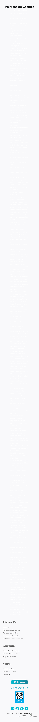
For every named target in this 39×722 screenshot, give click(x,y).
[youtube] (12, 708)
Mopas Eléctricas (9, 657)
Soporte (6, 627)
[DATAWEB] (19, 692)
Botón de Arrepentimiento (13, 639)
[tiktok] (26, 708)
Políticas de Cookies (10, 633)
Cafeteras (6, 675)
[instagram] (17, 708)
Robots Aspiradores (10, 654)
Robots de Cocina (9, 669)
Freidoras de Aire (9, 672)
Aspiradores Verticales (11, 651)
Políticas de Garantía (11, 636)
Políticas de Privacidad (11, 630)
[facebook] (22, 708)
